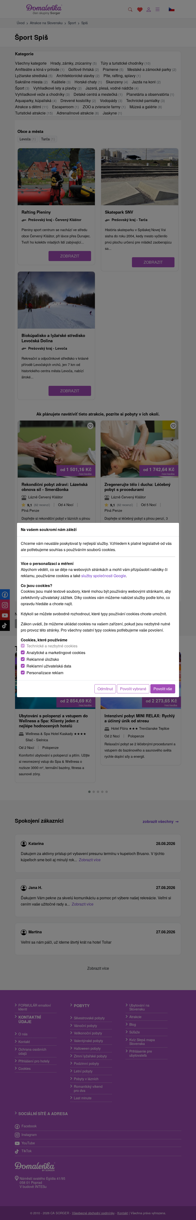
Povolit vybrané (133, 688)
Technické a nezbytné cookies (52, 646)
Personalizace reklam (45, 672)
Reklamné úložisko (43, 659)
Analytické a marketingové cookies (56, 652)
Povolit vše (162, 688)
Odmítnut (105, 688)
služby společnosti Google (103, 575)
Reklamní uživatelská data (49, 666)
